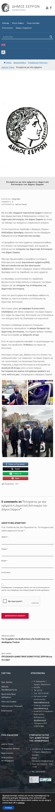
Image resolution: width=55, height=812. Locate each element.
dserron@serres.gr (41, 702)
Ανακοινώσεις (7, 753)
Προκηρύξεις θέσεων (10, 749)
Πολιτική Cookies (8, 702)
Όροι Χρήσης (6, 682)
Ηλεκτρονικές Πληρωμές (12, 706)
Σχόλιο (4, 537)
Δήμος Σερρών (26, 6)
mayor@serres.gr (41, 708)
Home (8, 62)
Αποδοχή (8, 808)
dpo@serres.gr (40, 720)
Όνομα (4, 549)
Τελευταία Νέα (33, 23)
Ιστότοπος (5, 572)
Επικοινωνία (7, 28)
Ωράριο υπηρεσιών (24, 28)
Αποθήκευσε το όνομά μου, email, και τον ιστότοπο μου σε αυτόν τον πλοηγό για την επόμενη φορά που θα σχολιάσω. (25, 589)
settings (21, 803)
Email (4, 561)
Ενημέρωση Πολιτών (37, 62)
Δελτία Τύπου (8, 67)
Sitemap (5, 23)
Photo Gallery (18, 23)
